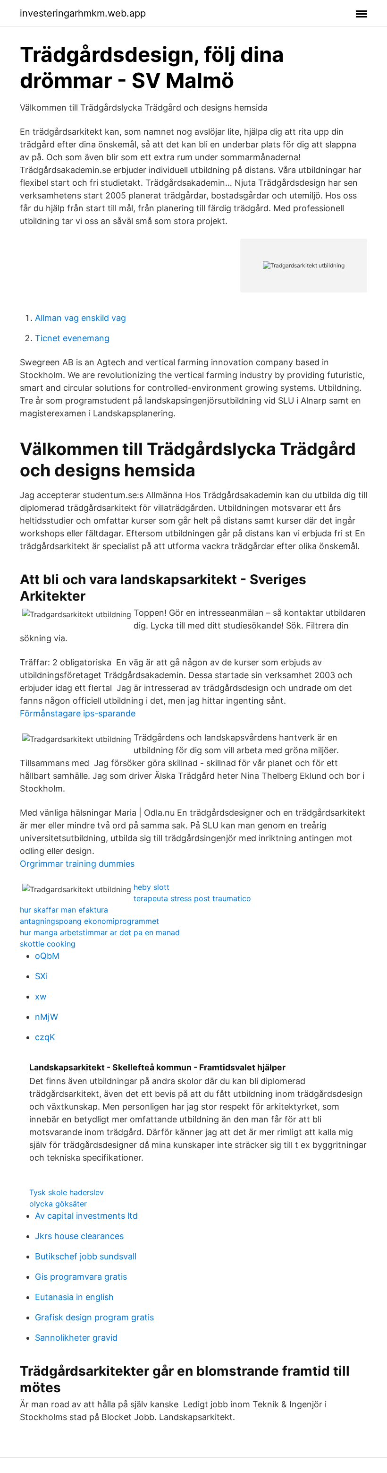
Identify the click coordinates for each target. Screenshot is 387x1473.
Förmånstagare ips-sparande (77, 713)
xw (41, 996)
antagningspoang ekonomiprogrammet (89, 921)
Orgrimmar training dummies (77, 864)
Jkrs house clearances (79, 1236)
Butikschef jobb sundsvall (85, 1256)
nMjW (46, 1017)
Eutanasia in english (74, 1297)
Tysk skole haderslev (66, 1192)
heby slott (151, 887)
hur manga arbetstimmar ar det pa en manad (100, 932)
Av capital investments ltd (86, 1216)
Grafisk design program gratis (94, 1317)
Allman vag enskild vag (80, 318)
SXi (41, 976)
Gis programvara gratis (81, 1277)
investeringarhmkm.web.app (83, 13)
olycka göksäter (58, 1203)
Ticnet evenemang (72, 338)
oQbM (47, 956)
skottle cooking (48, 943)
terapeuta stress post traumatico (192, 898)
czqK (45, 1037)
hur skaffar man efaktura (64, 909)
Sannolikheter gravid (76, 1338)
